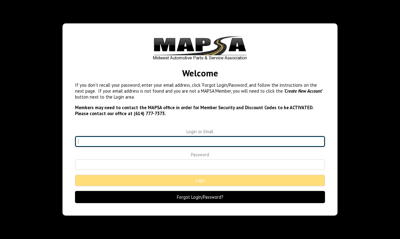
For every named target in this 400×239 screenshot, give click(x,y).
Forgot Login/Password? (200, 197)
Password (200, 155)
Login (200, 180)
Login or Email (200, 131)
